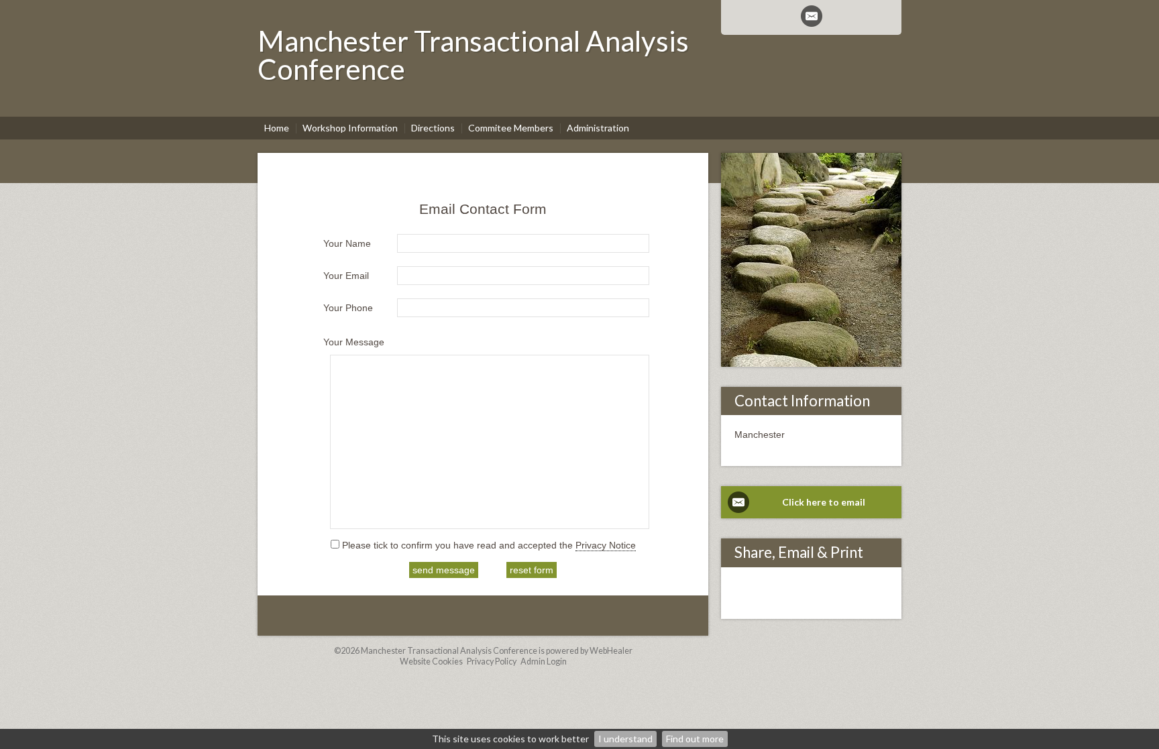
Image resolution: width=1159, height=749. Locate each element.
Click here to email (823, 502)
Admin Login (543, 661)
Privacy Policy (491, 661)
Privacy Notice (605, 545)
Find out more (695, 738)
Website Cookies (431, 661)
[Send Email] (811, 16)
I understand (625, 738)
